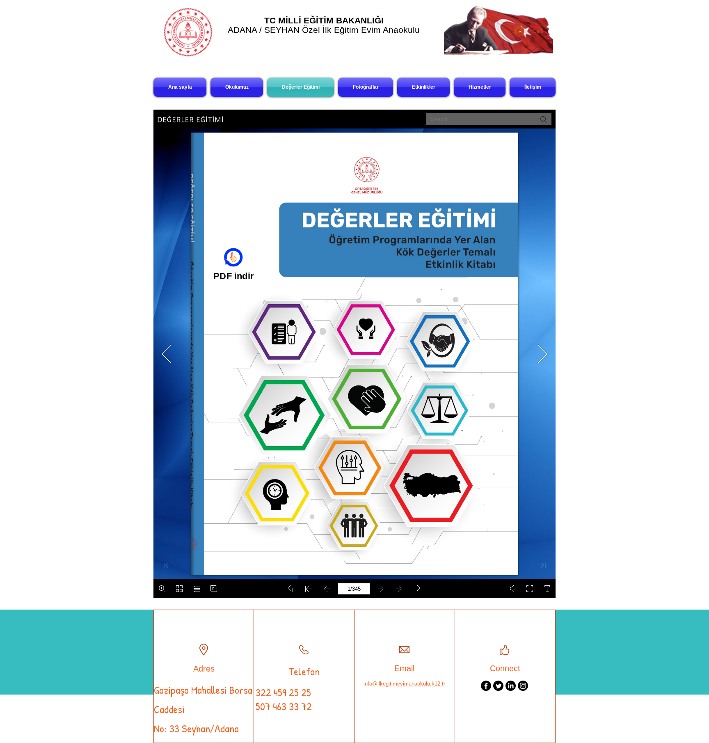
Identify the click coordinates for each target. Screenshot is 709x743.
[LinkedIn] (510, 686)
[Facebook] (486, 686)
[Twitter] (498, 686)
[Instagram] (523, 686)
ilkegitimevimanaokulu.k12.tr (411, 684)
